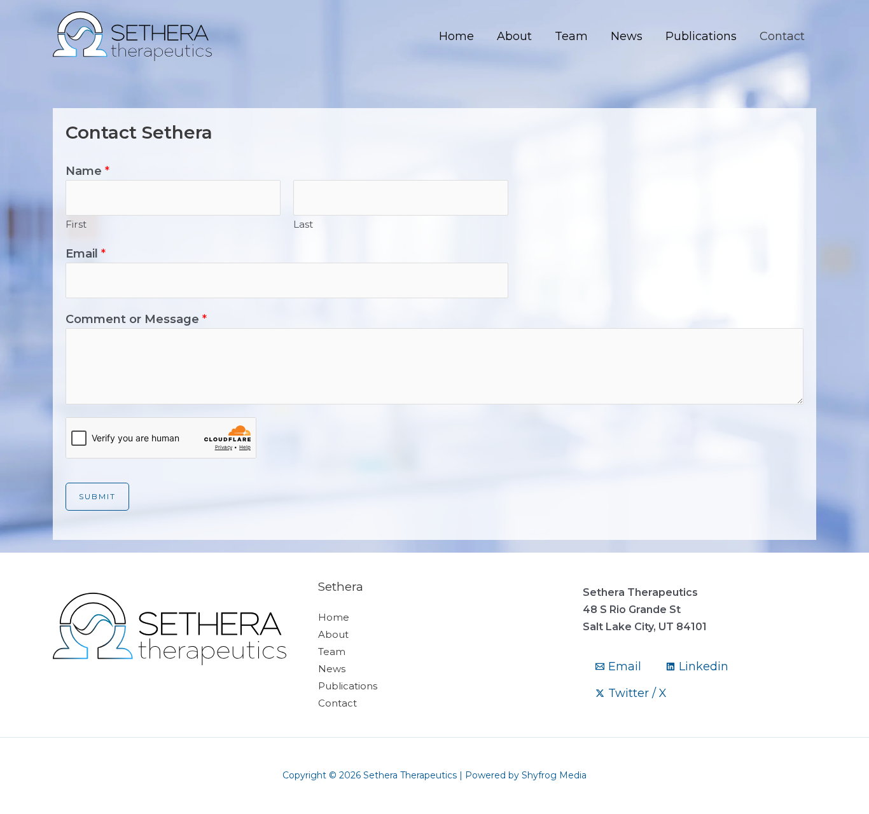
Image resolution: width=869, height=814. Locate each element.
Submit (97, 496)
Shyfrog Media (554, 775)
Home (456, 36)
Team (571, 36)
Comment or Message (136, 319)
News (627, 36)
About (514, 36)
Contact (782, 36)
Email (86, 254)
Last (303, 224)
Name (87, 171)
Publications (701, 36)
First (76, 224)
